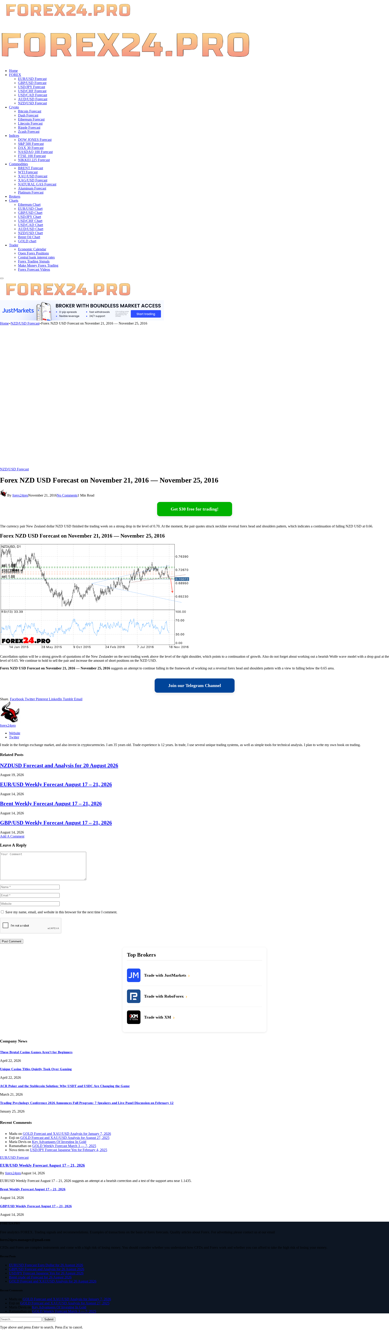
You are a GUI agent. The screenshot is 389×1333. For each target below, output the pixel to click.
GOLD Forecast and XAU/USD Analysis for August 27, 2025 (64, 1138)
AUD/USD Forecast (32, 99)
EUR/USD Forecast (32, 79)
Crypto (14, 107)
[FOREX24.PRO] (125, 63)
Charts (13, 200)
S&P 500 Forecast (31, 144)
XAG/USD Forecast (32, 180)
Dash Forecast (28, 115)
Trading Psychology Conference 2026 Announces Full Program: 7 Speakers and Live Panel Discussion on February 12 (87, 1103)
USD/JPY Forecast (31, 87)
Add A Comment (12, 836)
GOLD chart (27, 241)
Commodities (18, 164)
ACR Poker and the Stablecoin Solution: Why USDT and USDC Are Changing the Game (65, 1086)
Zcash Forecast (28, 131)
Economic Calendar (32, 249)
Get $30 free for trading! (195, 508)
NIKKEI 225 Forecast (34, 160)
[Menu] (2, 278)
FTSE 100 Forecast (32, 156)
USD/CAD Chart (30, 225)
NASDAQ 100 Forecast (35, 152)
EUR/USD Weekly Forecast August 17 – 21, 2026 (56, 784)
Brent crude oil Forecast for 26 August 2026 (40, 1277)
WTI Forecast (28, 172)
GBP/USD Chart (30, 213)
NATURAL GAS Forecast (37, 184)
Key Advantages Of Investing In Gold (59, 1142)
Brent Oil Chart (29, 237)
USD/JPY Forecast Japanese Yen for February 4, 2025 (68, 1150)
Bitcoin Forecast (29, 111)
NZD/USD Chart (30, 233)
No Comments (67, 495)
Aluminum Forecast (32, 188)
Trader (13, 245)
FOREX (15, 75)
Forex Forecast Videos (34, 269)
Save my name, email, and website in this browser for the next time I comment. (61, 912)
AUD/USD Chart (30, 229)
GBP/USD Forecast (32, 83)
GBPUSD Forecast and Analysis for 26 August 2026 (46, 1269)
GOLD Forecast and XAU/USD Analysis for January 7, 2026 (67, 1134)
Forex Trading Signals (34, 261)
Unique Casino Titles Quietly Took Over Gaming (36, 1069)
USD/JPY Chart (29, 217)
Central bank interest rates (36, 257)
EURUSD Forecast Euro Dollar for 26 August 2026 (46, 1265)
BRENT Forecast (30, 168)
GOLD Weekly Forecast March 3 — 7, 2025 (64, 1146)
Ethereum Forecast (31, 119)
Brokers (14, 196)
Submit (49, 1319)
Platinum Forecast (30, 192)
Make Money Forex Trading (38, 265)
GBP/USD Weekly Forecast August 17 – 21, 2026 (56, 823)
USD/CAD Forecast (32, 95)
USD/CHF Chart (30, 221)
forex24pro (20, 495)
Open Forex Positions (33, 253)
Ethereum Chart (29, 204)
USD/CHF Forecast (32, 91)
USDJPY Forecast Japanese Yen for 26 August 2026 (46, 1273)
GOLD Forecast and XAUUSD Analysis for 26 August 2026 (52, 1281)
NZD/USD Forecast (32, 103)
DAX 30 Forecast (30, 148)
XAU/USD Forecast (32, 176)
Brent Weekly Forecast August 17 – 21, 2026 (51, 803)
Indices (14, 135)
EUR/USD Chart (30, 209)
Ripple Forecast (29, 127)
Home (13, 71)
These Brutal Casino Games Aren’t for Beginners (36, 1052)
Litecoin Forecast (30, 123)
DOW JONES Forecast (35, 140)
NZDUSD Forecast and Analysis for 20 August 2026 (59, 765)
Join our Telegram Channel (194, 685)
